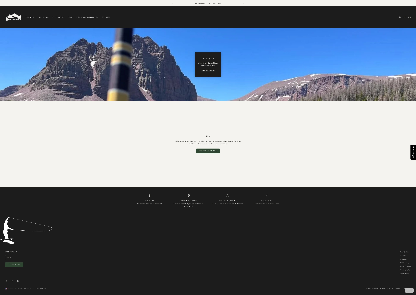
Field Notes (266, 200)
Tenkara (30, 17)
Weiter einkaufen (208, 151)
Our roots (149, 200)
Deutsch (39, 288)
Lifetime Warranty (188, 200)
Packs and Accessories (87, 17)
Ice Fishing (43, 17)
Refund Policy (404, 273)
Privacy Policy (404, 263)
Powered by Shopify (402, 288)
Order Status (404, 252)
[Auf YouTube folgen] (17, 281)
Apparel (106, 17)
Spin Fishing (58, 17)
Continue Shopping (208, 70)
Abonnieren (14, 265)
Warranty (403, 256)
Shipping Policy (405, 270)
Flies (70, 17)
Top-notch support (228, 200)
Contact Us (403, 259)
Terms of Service (405, 266)
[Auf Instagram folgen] (12, 281)
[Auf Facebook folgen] (6, 281)
